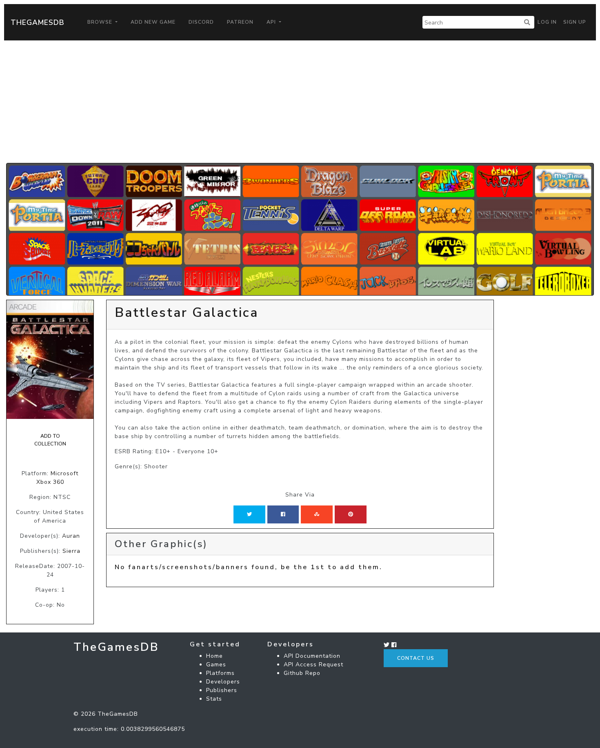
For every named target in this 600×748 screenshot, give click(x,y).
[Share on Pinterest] (351, 514)
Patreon (240, 22)
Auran (71, 536)
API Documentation (312, 656)
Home (214, 656)
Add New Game (153, 22)
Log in (547, 22)
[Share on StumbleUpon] (317, 514)
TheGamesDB (37, 22)
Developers (223, 682)
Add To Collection (50, 440)
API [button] (272, 22)
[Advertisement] (300, 102)
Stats (214, 699)
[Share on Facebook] (283, 514)
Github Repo (302, 673)
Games (216, 664)
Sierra (71, 551)
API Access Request (313, 664)
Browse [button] (100, 22)
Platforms (220, 673)
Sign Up (574, 22)
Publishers (221, 690)
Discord (201, 22)
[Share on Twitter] (249, 514)
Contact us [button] (415, 658)
